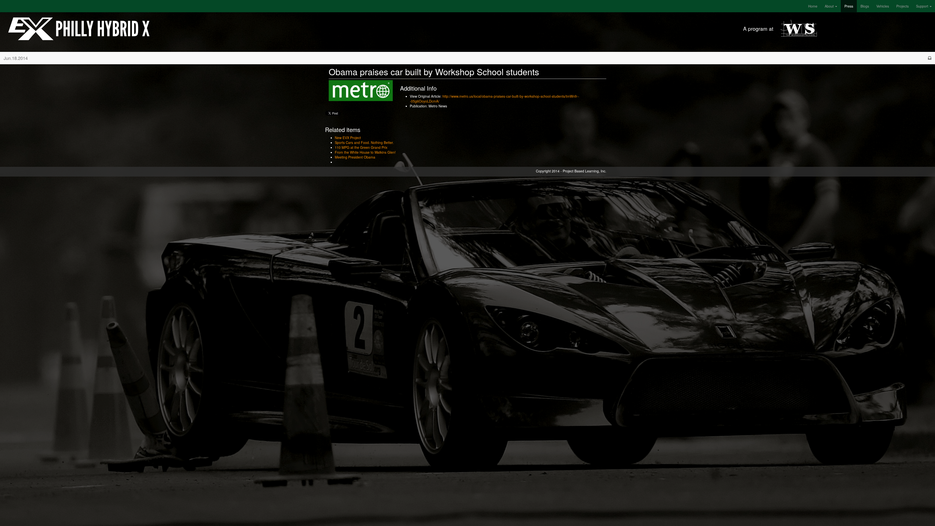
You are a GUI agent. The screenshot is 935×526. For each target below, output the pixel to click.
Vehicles (882, 6)
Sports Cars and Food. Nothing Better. (364, 142)
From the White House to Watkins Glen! (365, 152)
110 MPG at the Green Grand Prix (361, 147)
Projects (902, 6)
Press (848, 6)
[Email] (929, 58)
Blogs (864, 6)
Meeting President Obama (355, 157)
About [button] (830, 6)
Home (812, 6)
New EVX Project (348, 137)
